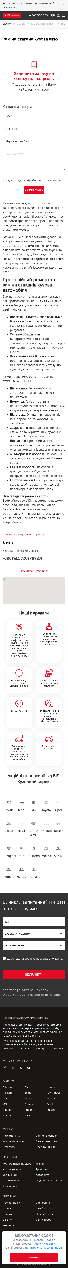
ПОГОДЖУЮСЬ (34, 1257)
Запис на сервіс (46, 1135)
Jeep (28, 1092)
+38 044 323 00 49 (22, 558)
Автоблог (42, 1208)
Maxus (29, 1098)
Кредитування (12, 1169)
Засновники (43, 1202)
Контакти (8, 1225)
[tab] (34, 76)
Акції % (7, 1208)
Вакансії (8, 1219)
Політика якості (46, 1214)
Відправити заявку (34, 190)
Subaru (29, 1109)
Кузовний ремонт (14, 1141)
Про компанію (12, 1202)
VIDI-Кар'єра (43, 1219)
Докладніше (9, 7)
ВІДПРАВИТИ (34, 974)
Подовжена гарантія (49, 1180)
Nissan (29, 1104)
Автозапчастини (46, 1141)
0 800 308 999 (14, 994)
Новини (8, 1214)
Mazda (51, 1098)
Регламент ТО (11, 1135)
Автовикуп (42, 1174)
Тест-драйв (10, 1186)
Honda (51, 1087)
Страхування (11, 1180)
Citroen (7, 1087)
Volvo (28, 1115)
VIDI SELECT (10, 1174)
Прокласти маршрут (34, 570)
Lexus (6, 1098)
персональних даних (51, 180)
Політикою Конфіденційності (43, 1247)
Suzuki (51, 1109)
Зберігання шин (46, 1147)
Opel (50, 1104)
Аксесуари (9, 1147)
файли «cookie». (45, 1243)
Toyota (7, 1115)
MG (5, 1104)
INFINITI (7, 1092)
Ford (27, 1087)
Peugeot (8, 1109)
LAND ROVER (54, 1092)
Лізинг (40, 1163)
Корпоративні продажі (17, 1163)
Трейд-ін (41, 1169)
